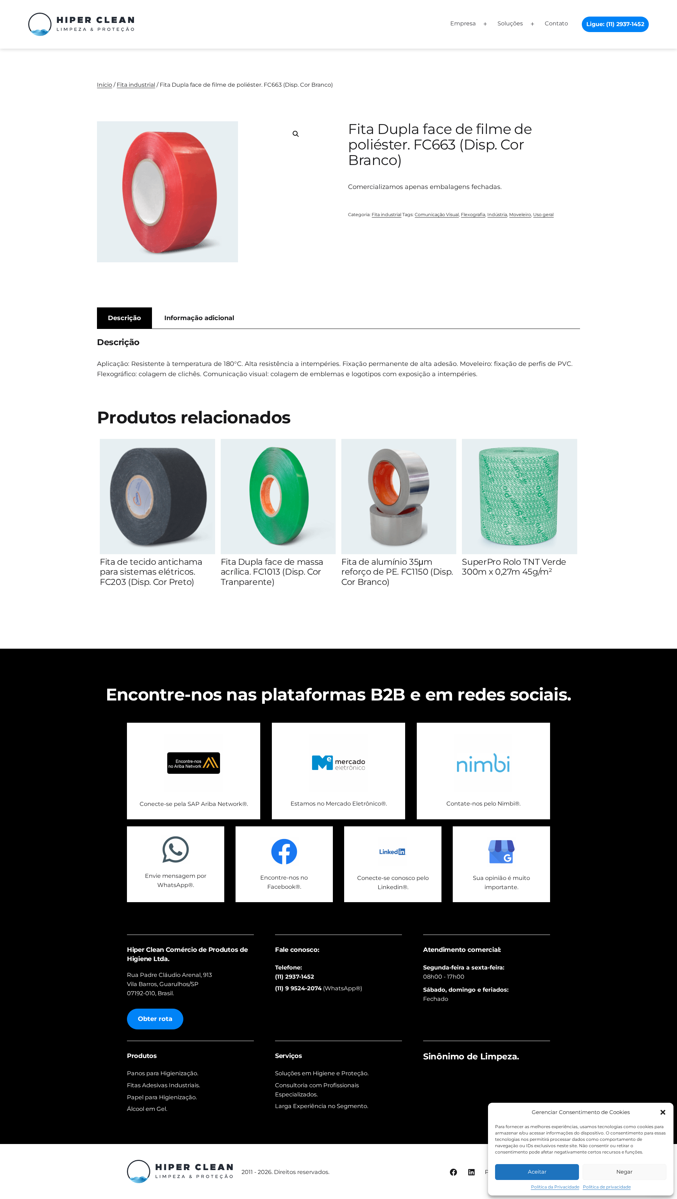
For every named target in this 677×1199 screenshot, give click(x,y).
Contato (556, 23)
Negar (624, 1171)
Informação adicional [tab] (199, 318)
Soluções (510, 23)
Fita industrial (136, 84)
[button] (662, 1112)
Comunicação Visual (437, 214)
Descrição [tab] (124, 318)
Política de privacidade (607, 1186)
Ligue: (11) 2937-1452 (615, 24)
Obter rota (155, 1019)
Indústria (497, 214)
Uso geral (543, 214)
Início (104, 84)
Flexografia (473, 214)
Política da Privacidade (555, 1186)
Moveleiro (520, 214)
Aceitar (537, 1171)
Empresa (463, 23)
